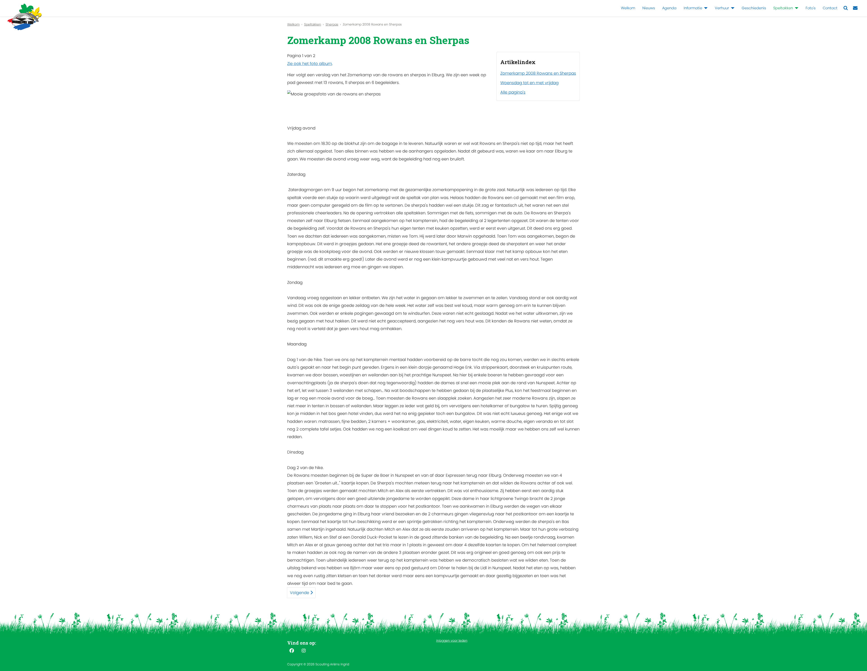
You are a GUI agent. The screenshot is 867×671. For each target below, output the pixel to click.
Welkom (628, 8)
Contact (830, 8)
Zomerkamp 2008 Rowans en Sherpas (538, 73)
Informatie (693, 8)
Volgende (300, 592)
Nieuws (648, 8)
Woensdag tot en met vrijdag (529, 83)
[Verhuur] (731, 8)
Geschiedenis (754, 8)
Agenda (669, 8)
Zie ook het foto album (309, 63)
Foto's (811, 8)
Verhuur (722, 8)
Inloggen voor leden (451, 640)
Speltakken (783, 8)
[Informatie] (705, 8)
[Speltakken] (795, 8)
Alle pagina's (512, 92)
